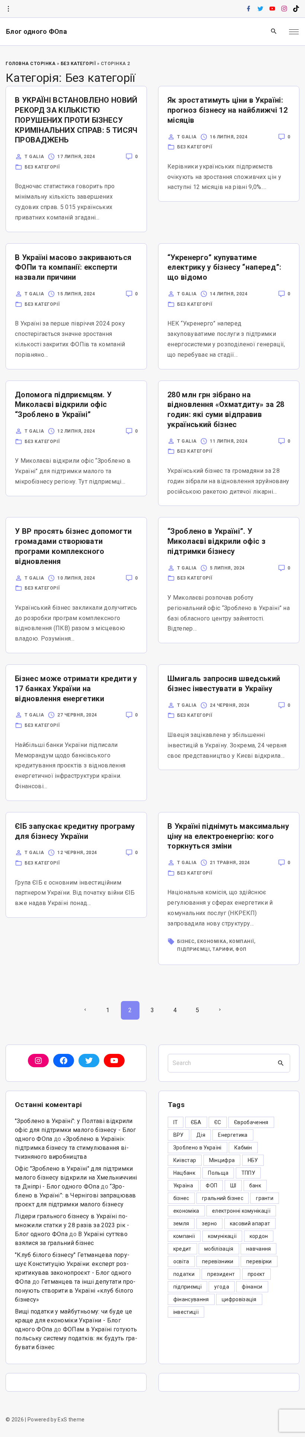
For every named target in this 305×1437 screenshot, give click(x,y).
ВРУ (178, 1135)
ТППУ (248, 1173)
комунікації (222, 1236)
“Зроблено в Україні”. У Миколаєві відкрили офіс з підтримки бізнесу (216, 541)
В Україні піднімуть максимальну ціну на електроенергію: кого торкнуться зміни (228, 836)
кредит (182, 1249)
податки (184, 1274)
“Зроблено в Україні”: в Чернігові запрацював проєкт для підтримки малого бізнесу (75, 1195)
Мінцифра (222, 1160)
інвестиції (186, 1312)
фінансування (191, 1299)
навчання (258, 1249)
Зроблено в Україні (197, 1148)
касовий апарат (250, 1223)
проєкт (256, 1274)
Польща (218, 1173)
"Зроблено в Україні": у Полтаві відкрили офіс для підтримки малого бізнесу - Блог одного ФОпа (75, 1129)
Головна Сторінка (30, 63)
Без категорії (78, 63)
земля (181, 1223)
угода (221, 1287)
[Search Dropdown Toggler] (274, 31)
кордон (259, 1236)
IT (175, 1122)
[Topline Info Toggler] (8, 9)
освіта (181, 1261)
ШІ (233, 1186)
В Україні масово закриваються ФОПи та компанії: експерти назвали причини (73, 267)
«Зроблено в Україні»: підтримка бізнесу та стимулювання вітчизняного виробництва (72, 1147)
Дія (200, 1135)
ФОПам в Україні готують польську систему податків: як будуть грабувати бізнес (76, 1338)
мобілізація (219, 1249)
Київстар (184, 1160)
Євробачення (251, 1122)
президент (221, 1274)
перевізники (218, 1261)
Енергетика (232, 1135)
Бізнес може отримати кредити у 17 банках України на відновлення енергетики (76, 688)
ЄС (217, 1122)
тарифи (222, 949)
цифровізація (239, 1299)
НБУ (253, 1160)
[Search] (281, 1063)
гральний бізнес (222, 1198)
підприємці (193, 949)
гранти (264, 1198)
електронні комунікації (241, 1211)
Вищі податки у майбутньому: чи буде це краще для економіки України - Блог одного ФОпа (73, 1320)
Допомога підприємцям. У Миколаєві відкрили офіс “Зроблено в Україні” (63, 404)
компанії (241, 941)
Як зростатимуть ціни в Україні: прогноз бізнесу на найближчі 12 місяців (227, 110)
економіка (212, 941)
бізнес (186, 941)
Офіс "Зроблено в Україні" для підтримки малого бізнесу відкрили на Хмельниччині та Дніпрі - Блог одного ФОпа (76, 1177)
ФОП (241, 949)
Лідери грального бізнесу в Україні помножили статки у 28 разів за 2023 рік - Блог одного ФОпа (72, 1225)
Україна (183, 1186)
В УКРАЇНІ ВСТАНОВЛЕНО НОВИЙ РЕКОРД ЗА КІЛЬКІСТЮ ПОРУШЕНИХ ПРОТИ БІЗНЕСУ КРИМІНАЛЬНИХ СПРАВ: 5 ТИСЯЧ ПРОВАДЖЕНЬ (76, 120)
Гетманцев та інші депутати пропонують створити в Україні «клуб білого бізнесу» (75, 1290)
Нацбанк (184, 1173)
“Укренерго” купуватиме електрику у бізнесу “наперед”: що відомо (224, 267)
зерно (209, 1223)
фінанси (252, 1287)
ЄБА (196, 1122)
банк (255, 1186)
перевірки (259, 1261)
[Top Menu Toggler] (294, 31)
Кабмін (243, 1148)
